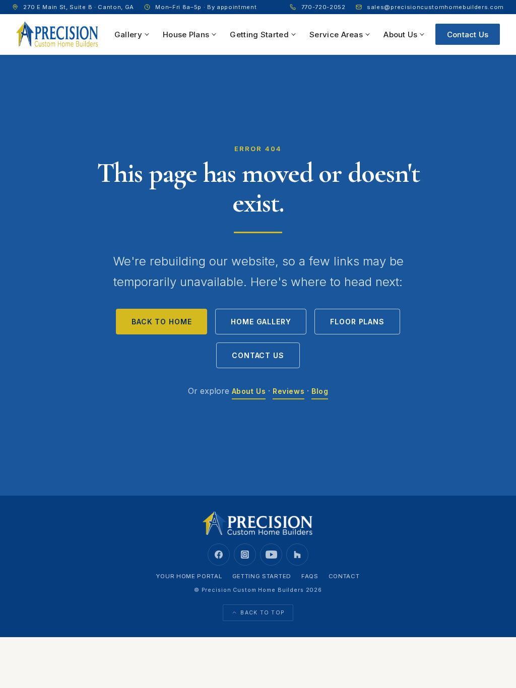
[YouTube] (271, 554)
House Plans (186, 34)
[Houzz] (297, 554)
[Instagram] (245, 554)
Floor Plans (357, 321)
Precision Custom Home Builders (253, 589)
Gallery (128, 34)
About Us (400, 34)
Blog (319, 391)
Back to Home (161, 321)
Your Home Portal (189, 576)
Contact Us (468, 34)
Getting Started (259, 34)
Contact (344, 576)
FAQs (309, 576)
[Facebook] (219, 554)
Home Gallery (261, 321)
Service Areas (336, 34)
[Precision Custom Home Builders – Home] (57, 34)
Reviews (288, 391)
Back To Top (262, 612)
